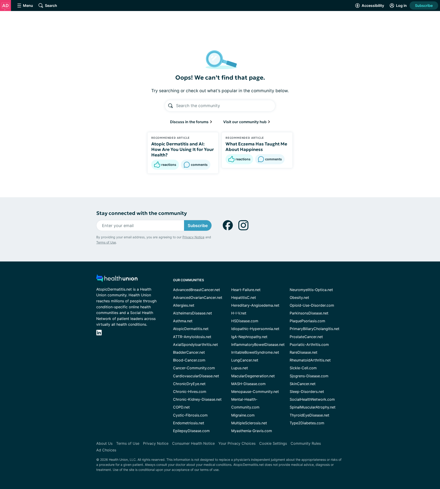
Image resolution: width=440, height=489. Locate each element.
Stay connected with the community (141, 213)
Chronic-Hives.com (189, 391)
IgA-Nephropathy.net (249, 336)
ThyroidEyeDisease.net (309, 415)
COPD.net (181, 407)
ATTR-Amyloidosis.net (192, 336)
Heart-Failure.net (246, 289)
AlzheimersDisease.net (192, 313)
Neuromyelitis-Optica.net (311, 289)
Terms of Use (106, 242)
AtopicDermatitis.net (191, 328)
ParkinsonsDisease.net (309, 313)
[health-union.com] (117, 279)
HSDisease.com (244, 321)
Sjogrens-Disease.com (309, 376)
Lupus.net (239, 368)
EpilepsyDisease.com (191, 430)
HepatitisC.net (243, 297)
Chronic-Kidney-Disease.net (197, 399)
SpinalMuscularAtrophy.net (313, 407)
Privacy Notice (193, 237)
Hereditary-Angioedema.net (255, 305)
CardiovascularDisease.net (196, 376)
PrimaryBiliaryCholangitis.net (314, 328)
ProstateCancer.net (306, 336)
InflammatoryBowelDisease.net (258, 344)
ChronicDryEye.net (189, 383)
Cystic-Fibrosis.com (190, 415)
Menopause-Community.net (255, 391)
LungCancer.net (244, 360)
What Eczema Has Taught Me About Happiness (256, 146)
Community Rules (306, 443)
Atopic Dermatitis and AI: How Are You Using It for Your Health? (182, 149)
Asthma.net (182, 321)
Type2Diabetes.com (307, 423)
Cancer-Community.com (194, 368)
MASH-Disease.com (248, 383)
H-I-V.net (238, 313)
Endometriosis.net (188, 423)
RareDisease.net (303, 352)
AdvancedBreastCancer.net (196, 289)
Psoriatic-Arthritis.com (309, 344)
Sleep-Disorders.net (307, 391)
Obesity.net (299, 297)
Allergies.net (183, 305)
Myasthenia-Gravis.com (251, 430)
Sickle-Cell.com (303, 368)
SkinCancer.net (303, 383)
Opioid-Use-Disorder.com (312, 305)
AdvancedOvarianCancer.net (197, 297)
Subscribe (424, 5)
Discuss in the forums (189, 121)
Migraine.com (243, 415)
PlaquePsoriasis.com (307, 321)
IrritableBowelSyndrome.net (255, 352)
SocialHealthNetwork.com (312, 399)
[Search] (170, 105)
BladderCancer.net (189, 352)
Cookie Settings (273, 443)
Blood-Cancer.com (189, 360)
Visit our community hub (245, 121)
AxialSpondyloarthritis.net (195, 344)
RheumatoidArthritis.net (310, 360)
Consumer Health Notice (193, 443)
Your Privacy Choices (237, 443)
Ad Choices (106, 450)
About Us (104, 443)
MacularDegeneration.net (253, 376)
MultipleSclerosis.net (249, 423)
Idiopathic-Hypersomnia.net (255, 328)
